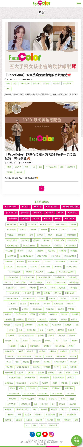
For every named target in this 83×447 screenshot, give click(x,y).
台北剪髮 (70, 304)
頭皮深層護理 (71, 415)
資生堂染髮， (56, 388)
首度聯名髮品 (34, 346)
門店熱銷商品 (56, 325)
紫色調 (49, 235)
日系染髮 (10, 172)
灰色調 (32, 314)
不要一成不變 (25, 83)
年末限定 (71, 309)
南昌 (77, 325)
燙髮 (19, 415)
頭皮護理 (19, 420)
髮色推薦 (36, 240)
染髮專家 (61, 330)
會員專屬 (64, 383)
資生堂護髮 (12, 399)
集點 (76, 372)
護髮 (34, 425)
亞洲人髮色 (42, 319)
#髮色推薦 (9, 261)
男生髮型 (31, 319)
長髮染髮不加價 (42, 325)
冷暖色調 (64, 314)
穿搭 (26, 167)
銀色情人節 (53, 399)
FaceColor (51, 272)
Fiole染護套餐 (59, 277)
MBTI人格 (8, 282)
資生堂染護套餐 (14, 393)
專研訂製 (10, 356)
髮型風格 (44, 409)
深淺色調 (73, 362)
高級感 (20, 351)
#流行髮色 (51, 251)
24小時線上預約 (51, 167)
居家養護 (64, 319)
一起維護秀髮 (74, 282)
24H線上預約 (45, 267)
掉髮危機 (36, 362)
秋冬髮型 (48, 341)
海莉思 (63, 230)
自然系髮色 (53, 314)
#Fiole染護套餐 (45, 245)
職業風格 (67, 420)
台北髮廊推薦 (37, 309)
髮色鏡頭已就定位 (23, 409)
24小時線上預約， (15, 272)
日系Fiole (57, 293)
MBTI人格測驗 (20, 282)
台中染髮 (23, 304)
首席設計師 (47, 346)
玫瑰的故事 (29, 325)
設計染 (56, 367)
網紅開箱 (42, 399)
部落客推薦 (9, 372)
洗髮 (17, 341)
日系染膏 (42, 298)
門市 (35, 442)
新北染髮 (71, 378)
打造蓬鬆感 (49, 309)
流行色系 (62, 335)
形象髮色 (9, 319)
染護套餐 (41, 335)
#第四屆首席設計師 (26, 256)
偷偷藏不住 (64, 351)
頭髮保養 (39, 420)
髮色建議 (62, 404)
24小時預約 (67, 83)
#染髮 (30, 251)
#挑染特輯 (20, 251)
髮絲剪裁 (75, 409)
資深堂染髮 (25, 240)
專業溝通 (73, 356)
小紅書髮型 (73, 288)
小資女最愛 (27, 293)
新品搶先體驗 (21, 383)
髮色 (53, 404)
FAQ (43, 442)
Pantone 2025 (60, 282)
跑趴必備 (36, 83)
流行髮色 (8, 341)
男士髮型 (33, 230)
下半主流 (22, 288)
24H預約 (34, 267)
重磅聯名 (75, 341)
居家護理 (74, 319)
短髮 (60, 372)
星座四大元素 (31, 330)
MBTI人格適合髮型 (36, 282)
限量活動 (13, 346)
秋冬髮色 (54, 230)
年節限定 (8, 314)
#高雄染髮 (62, 251)
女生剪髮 (43, 288)
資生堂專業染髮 (29, 393)
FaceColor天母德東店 (66, 272)
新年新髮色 (9, 383)
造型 (15, 83)
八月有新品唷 (10, 288)
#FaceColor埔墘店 (29, 245)
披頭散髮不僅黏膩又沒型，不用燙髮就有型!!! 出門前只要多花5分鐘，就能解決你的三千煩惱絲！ (41, 94)
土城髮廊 (33, 288)
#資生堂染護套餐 (70, 256)
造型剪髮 (73, 367)
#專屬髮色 (73, 251)
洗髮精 (25, 341)
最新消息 (40, 235)
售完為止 (75, 351)
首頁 (61, 442)
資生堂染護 (69, 388)
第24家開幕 (21, 235)
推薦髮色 (47, 362)
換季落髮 (41, 372)
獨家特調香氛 (50, 415)
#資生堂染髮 (11, 224)
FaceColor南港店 (12, 277)
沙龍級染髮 (20, 319)
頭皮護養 (29, 420)
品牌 (52, 442)
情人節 (9, 362)
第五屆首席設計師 (23, 367)
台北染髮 (23, 230)
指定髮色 (12, 330)
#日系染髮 (58, 245)
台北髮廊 (25, 309)
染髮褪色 (11, 335)
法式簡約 (18, 325)
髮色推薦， (9, 409)
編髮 (8, 83)
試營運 (12, 388)
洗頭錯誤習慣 (36, 341)
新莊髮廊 (45, 383)
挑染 (20, 330)
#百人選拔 (9, 251)
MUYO (49, 282)
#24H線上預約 (59, 240)
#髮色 (22, 224)
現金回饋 (10, 367)
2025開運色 (73, 261)
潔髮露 (72, 399)
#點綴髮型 (20, 261)
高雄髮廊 (53, 351)
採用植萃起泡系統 (60, 362)
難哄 (76, 420)
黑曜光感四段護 (30, 378)
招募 (56, 442)
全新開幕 (61, 309)
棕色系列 (51, 372)
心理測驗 (47, 293)
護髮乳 (43, 425)
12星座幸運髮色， (34, 261)
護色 (27, 425)
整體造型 (56, 83)
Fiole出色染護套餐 (44, 277)
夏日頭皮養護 (60, 346)
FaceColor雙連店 (28, 277)
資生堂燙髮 (70, 393)
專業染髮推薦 (60, 356)
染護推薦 (51, 335)
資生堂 (21, 388)
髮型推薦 (54, 409)
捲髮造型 (26, 362)
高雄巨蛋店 (31, 351)
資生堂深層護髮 (11, 240)
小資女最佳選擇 (13, 293)
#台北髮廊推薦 (71, 245)
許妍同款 (36, 367)
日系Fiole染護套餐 (12, 298)
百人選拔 (42, 314)
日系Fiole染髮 (70, 293)
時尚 (8, 89)
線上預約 (76, 439)
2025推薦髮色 (60, 261)
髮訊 (48, 442)
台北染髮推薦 (58, 304)
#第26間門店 (11, 256)
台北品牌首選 (11, 230)
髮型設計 (47, 240)
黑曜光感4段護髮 (14, 378)
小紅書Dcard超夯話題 (57, 288)
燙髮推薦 (28, 415)
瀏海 (58, 420)
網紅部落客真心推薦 (27, 399)
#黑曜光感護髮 (42, 256)
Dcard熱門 (39, 272)
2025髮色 (9, 267)
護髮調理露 (53, 425)
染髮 (61, 167)
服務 (21, 442)
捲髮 (16, 362)
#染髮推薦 (40, 251)
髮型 (34, 409)
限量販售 (23, 346)
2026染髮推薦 (21, 267)
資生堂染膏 (71, 167)
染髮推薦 (44, 230)
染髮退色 (50, 330)
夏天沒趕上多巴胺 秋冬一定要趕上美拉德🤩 (21, 178)
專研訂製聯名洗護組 (24, 356)
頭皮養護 (8, 420)
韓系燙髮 (50, 420)
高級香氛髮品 (9, 351)
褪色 (60, 415)
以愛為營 (13, 304)
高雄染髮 (73, 230)
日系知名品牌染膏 (28, 298)
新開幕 (55, 383)
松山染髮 (7, 325)
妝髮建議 (75, 314)
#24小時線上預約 (13, 245)
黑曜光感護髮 (71, 235)
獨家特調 (38, 415)
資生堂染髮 (43, 388)
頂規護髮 (20, 372)
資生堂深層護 (43, 393)
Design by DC (41, 444)
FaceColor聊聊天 (46, 224)
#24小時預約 (72, 240)
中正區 (37, 293)
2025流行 (48, 261)
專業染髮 (20, 172)
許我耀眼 (47, 367)
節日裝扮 (46, 83)
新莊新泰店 (34, 383)
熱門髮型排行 (25, 404)
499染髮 (29, 272)
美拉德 (9, 167)
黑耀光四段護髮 (58, 378)
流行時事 (18, 167)
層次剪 (63, 399)
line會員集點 (73, 277)
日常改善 (74, 298)
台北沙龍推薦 (34, 304)
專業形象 (39, 356)
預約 (39, 442)
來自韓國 (53, 319)
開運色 (68, 372)
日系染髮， (63, 298)
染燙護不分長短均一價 (26, 335)
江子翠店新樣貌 (20, 314)
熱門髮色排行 (11, 404)
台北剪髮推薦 (13, 309)
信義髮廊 (68, 325)
